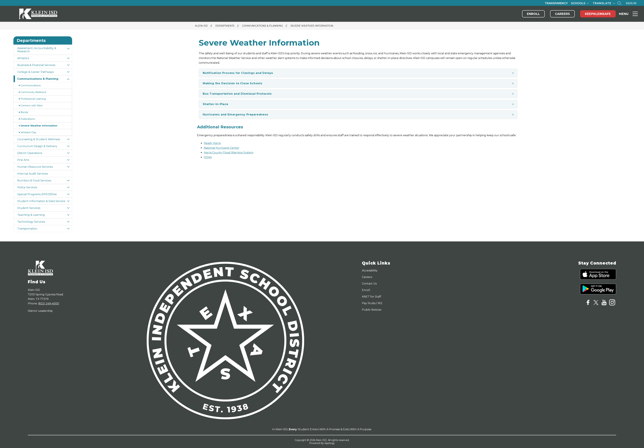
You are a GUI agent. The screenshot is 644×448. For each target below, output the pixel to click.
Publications (27, 118)
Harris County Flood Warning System (228, 152)
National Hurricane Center (221, 147)
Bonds (24, 112)
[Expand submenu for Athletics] (68, 58)
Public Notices (371, 309)
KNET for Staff (371, 296)
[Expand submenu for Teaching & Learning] (68, 215)
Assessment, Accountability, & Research (36, 50)
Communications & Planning (262, 25)
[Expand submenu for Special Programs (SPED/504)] (68, 194)
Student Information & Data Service (41, 201)
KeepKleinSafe (598, 14)
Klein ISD (201, 25)
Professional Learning (33, 98)
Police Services (27, 187)
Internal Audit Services (32, 173)
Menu (623, 14)
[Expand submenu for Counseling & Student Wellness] (68, 139)
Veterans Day (28, 132)
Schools (578, 3)
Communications (30, 85)
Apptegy (330, 443)
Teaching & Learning (31, 214)
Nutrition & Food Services (34, 180)
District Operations (29, 153)
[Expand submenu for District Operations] (68, 153)
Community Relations (33, 92)
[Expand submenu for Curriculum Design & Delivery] (68, 146)
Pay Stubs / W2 (372, 303)
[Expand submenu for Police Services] (68, 187)
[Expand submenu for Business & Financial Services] (68, 65)
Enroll (533, 14)
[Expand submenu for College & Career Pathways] (68, 72)
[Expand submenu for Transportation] (68, 228)
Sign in (631, 3)
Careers (562, 14)
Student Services (28, 208)
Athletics (23, 58)
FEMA (208, 157)
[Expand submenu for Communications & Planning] (68, 79)
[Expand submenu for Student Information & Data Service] (68, 201)
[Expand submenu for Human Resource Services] (68, 167)
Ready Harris (212, 143)
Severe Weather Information (311, 25)
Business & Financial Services (36, 65)
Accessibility (370, 270)
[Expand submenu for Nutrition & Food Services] (68, 180)
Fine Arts (23, 160)
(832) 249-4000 (48, 303)
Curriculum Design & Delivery (37, 146)
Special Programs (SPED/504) (37, 194)
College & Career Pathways (35, 72)
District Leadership (40, 310)
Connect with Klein (31, 105)
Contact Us (369, 283)
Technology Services (31, 221)
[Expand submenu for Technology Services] (68, 221)
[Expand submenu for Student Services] (68, 208)
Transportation (27, 228)
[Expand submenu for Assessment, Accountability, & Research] (68, 48)
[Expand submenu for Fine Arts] (68, 160)
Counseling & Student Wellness (38, 139)
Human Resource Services (35, 166)
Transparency (556, 3)
